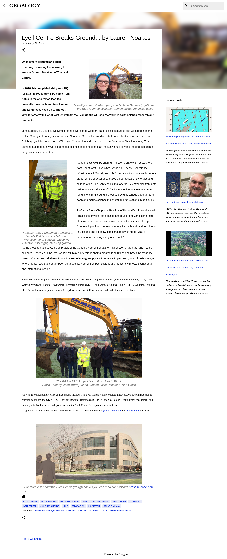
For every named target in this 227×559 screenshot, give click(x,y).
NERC (65, 506)
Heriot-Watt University (95, 501)
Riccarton (94, 506)
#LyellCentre (132, 410)
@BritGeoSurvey (112, 410)
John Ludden (119, 501)
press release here (141, 487)
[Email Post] (24, 497)
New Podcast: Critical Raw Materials (184, 202)
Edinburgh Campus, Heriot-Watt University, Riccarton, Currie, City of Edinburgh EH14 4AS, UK (82, 511)
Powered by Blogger (115, 554)
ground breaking (69, 501)
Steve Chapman (112, 506)
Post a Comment (31, 538)
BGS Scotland (49, 501)
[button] (24, 50)
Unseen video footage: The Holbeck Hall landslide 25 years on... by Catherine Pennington (187, 267)
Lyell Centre (29, 506)
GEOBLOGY (24, 6)
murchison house (49, 506)
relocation (78, 506)
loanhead (135, 501)
